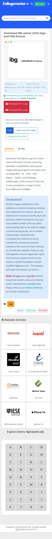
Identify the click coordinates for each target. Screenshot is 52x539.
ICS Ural (38, 398)
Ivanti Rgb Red (38, 345)
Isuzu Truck (13, 371)
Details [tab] (10, 148)
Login (41, 4)
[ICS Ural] (38, 386)
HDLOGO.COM (25, 527)
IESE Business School (13, 424)
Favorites (32, 310)
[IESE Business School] (13, 412)
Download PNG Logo (18, 110)
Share (22, 310)
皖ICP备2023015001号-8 (27, 529)
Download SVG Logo (18, 104)
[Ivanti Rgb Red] (38, 333)
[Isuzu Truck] (13, 359)
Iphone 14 (38, 424)
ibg (10, 304)
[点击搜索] (47, 18)
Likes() (44, 310)
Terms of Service (28, 98)
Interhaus (13, 398)
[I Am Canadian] (13, 333)
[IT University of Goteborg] (38, 359)
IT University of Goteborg (38, 372)
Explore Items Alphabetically (25, 432)
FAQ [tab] (23, 148)
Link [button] (10, 130)
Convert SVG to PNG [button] (17, 136)
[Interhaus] (13, 386)
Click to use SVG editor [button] (26, 130)
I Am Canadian (13, 345)
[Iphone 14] (38, 412)
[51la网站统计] (17, 529)
